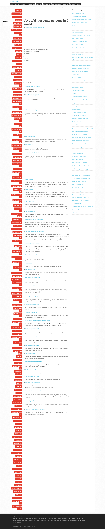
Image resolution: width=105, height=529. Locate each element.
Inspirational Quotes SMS (18, 372)
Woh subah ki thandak (77, 184)
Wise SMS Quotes (17, 498)
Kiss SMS (19, 383)
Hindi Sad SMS (17, 319)
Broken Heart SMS (16, 29)
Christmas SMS (17, 38)
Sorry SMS (18, 482)
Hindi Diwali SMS (16, 145)
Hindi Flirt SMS (17, 169)
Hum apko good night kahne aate (80, 118)
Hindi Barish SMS (16, 115)
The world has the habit (30, 353)
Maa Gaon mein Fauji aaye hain (79, 162)
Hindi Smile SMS (17, 331)
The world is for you (30, 211)
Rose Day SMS (17, 462)
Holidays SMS (17, 359)
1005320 (74, 93)
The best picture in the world (32, 304)
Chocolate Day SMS (18, 34)
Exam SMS (18, 57)
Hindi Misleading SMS (17, 242)
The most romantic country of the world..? (35, 409)
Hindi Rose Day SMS (18, 314)
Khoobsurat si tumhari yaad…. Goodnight (81, 137)
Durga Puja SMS (17, 48)
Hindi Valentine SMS (18, 343)
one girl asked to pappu (77, 159)
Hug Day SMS (18, 363)
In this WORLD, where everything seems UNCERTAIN (37, 320)
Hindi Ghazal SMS (16, 186)
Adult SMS (18, 10)
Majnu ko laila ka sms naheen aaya (80, 140)
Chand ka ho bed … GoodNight (79, 209)
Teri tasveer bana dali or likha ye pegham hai (82, 206)
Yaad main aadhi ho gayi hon (79, 115)
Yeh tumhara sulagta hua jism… (79, 191)
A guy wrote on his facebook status (80, 200)
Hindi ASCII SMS (17, 112)
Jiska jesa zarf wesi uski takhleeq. (80, 131)
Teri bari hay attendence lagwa (79, 96)
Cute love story (28, 144)
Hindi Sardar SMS (16, 327)
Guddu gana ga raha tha (78, 38)
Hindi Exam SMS (17, 160)
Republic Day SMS (16, 453)
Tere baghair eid (76, 106)
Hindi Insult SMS (17, 219)
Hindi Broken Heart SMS (17, 130)
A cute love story (29, 179)
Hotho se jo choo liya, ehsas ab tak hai (81, 99)
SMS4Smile (14, 1)
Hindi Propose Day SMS (17, 289)
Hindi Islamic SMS (16, 222)
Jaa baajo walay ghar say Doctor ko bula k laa (83, 194)
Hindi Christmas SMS (18, 136)
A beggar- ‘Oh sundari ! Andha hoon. (80, 197)
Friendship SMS (31, 4)
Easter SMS (18, 51)
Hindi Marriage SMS (18, 236)
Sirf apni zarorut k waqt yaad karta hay (81, 178)
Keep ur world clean (30, 269)
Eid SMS (19, 54)
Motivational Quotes (64, 520)
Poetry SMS (39, 4)
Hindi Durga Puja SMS (17, 150)
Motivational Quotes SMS (17, 413)
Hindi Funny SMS (17, 177)
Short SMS (18, 475)
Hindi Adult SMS (17, 98)
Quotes (78, 4)
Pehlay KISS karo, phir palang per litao (81, 134)
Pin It (4, 25)
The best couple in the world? (32, 328)
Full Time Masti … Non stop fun (79, 22)
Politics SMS (18, 433)
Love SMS (17, 4)
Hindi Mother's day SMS (17, 252)
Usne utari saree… (76, 109)
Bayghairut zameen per (77, 103)
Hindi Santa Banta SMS (17, 323)
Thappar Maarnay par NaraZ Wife (80, 143)
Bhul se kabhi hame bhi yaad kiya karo (81, 175)
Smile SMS (18, 478)
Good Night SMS (46, 4)
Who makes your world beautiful (32, 277)
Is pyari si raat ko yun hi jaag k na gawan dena (83, 187)
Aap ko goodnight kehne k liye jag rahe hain (82, 169)
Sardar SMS (18, 472)
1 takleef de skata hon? (77, 153)
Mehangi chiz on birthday (78, 216)
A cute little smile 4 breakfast (32, 153)
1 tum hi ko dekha (76, 203)
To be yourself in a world (31, 312)
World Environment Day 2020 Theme (34, 219)
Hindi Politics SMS (16, 279)
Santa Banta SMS (17, 469)
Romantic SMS (17, 459)
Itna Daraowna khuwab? (78, 87)
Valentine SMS (17, 491)
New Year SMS (17, 421)
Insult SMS (18, 377)
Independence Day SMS (17, 367)
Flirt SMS (18, 64)
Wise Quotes (56, 520)
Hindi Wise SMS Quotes (18, 352)
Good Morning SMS (56, 4)
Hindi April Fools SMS (17, 108)
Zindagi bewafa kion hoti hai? (79, 156)
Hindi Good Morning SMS (17, 196)
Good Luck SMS (17, 80)
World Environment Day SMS (17, 507)
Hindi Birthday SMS (18, 120)
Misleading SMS (17, 402)
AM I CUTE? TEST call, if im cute (32, 86)
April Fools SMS (17, 17)
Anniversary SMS (16, 13)
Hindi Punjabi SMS (16, 293)
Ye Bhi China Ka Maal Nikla (78, 84)
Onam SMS (18, 424)
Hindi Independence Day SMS (17, 215)
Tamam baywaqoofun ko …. (78, 90)
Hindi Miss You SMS (18, 247)
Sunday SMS (18, 485)
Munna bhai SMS (17, 417)
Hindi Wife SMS (17, 348)
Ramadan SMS (17, 449)
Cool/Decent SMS (17, 41)
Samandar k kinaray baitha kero (79, 16)
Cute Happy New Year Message (32, 382)
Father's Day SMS (16, 61)
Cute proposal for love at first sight (33, 361)
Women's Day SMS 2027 (17, 502)
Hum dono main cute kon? (78, 150)
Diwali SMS (18, 44)
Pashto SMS (18, 427)
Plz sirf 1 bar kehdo (76, 77)
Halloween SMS (17, 95)
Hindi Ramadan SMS (18, 301)
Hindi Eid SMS (17, 157)
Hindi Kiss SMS (17, 225)
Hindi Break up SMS (18, 125)
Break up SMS (17, 26)
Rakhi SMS (18, 446)
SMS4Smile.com (19, 526)
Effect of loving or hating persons (33, 110)
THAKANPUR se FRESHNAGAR (79, 41)
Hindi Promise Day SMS (17, 283)
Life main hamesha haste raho (79, 62)
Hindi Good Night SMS (17, 201)
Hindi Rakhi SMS (17, 296)
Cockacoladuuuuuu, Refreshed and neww (81, 125)
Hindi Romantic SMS (18, 309)
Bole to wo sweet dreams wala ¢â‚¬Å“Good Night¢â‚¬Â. (82, 58)
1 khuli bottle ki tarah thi (77, 44)
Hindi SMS (72, 4)
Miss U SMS (18, 405)
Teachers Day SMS (16, 488)
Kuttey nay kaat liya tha (77, 54)
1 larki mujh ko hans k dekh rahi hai (80, 165)
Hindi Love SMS (17, 232)
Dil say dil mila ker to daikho (78, 213)
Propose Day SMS (17, 437)
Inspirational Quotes (74, 520)
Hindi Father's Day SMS (17, 164)
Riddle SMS (18, 456)
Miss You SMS (75, 518)
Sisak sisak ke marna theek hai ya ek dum (82, 29)
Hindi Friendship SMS (17, 173)
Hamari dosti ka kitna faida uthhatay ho (81, 65)
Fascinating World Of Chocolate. (32, 243)
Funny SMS (23, 4)
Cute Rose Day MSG (30, 286)
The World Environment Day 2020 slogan (34, 231)
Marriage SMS (17, 396)
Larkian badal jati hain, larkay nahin (80, 121)
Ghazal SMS (18, 77)
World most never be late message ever (34, 369)
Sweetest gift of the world (31, 401)
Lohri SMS (18, 386)
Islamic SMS (18, 380)
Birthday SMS (65, 4)
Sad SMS (19, 465)
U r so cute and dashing (30, 136)
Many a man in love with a (78, 13)
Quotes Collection (17, 522)
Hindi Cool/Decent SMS (17, 141)
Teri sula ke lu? (75, 74)
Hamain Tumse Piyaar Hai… (78, 47)
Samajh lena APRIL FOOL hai (79, 81)
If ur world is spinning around (32, 345)
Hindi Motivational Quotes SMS (17, 258)
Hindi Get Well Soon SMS (17, 182)
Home (11, 4)
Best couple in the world (31, 337)
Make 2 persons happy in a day (32, 94)
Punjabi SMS (18, 440)
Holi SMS (19, 356)
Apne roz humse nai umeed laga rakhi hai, (82, 19)
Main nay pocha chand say (78, 172)
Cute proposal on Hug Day (31, 296)
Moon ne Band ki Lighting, (78, 147)
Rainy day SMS (17, 443)
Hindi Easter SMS (17, 154)
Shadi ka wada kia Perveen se (79, 112)
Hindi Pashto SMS (16, 273)
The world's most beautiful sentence (33, 255)
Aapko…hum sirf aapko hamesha (80, 71)
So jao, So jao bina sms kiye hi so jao (81, 35)
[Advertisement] (31, 13)
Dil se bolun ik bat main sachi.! (79, 181)
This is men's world (29, 201)
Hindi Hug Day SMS (18, 210)
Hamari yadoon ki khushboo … (79, 51)
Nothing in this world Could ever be (33, 391)
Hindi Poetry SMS (16, 276)
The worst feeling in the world (32, 376)
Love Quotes (18, 389)
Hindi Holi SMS (17, 205)
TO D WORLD (28, 263)
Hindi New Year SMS (18, 268)
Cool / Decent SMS (42, 518)
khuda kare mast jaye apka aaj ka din (81, 68)
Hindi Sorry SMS (17, 334)
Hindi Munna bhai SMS (17, 263)
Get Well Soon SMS (16, 73)
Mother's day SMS (16, 409)
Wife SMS (18, 494)
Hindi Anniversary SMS (17, 102)
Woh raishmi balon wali (77, 32)
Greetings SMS (17, 92)
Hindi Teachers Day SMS (17, 338)
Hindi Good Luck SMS (18, 190)
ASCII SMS (18, 20)
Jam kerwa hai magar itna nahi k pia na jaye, (82, 128)
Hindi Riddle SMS (16, 305)
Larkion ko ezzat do (77, 25)
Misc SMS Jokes (17, 399)
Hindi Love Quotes (16, 229)
